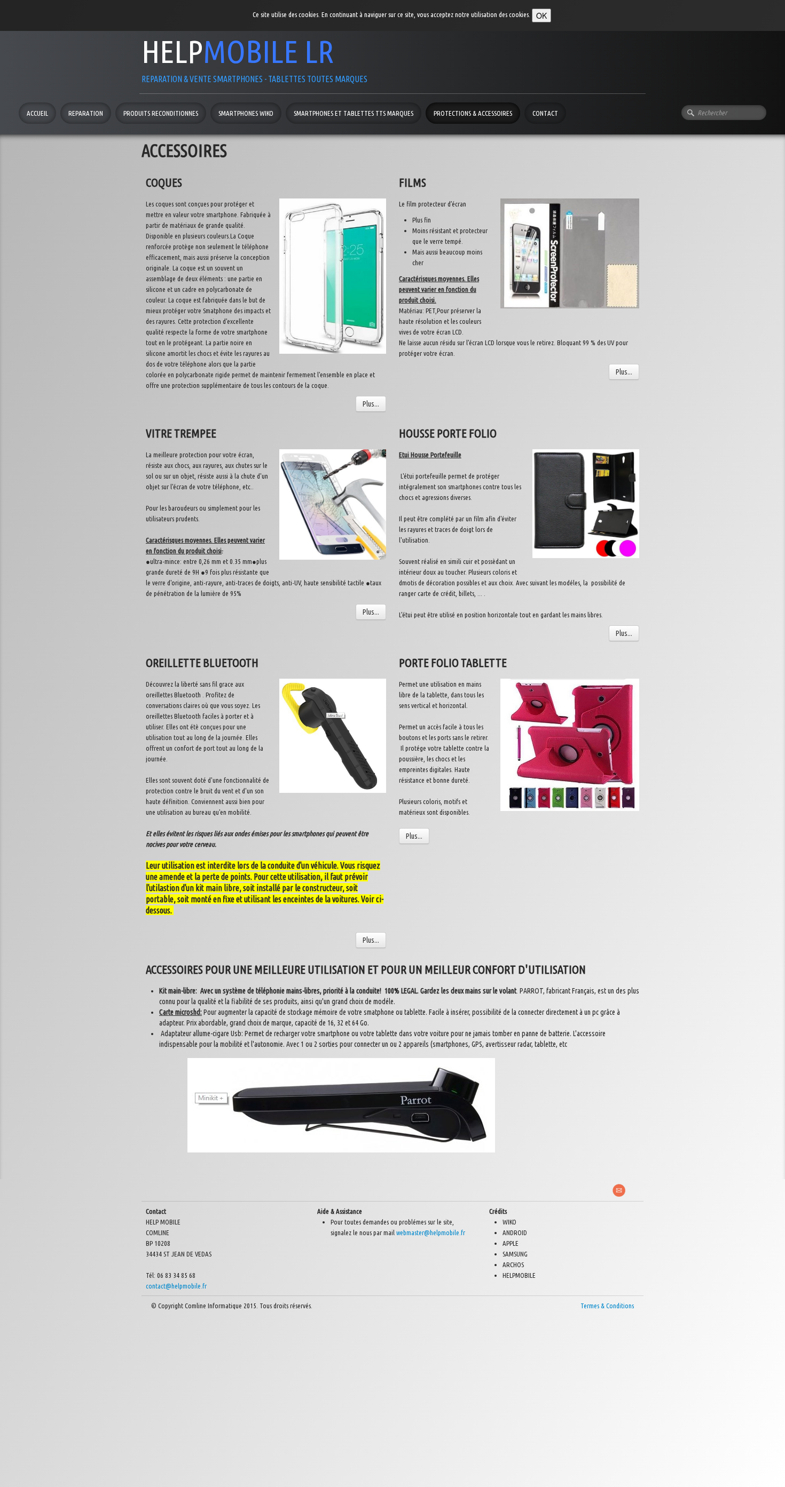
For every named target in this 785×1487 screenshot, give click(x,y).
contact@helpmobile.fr (176, 1286)
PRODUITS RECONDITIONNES (160, 113)
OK (541, 15)
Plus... (371, 404)
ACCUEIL (37, 113)
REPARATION (85, 113)
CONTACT (545, 113)
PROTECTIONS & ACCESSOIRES (473, 113)
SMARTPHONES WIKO (245, 113)
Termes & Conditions (607, 1305)
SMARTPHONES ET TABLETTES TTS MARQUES (353, 113)
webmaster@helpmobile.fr (430, 1232)
